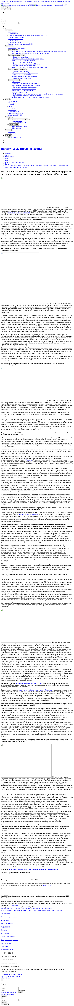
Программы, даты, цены (9, 917)
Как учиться (5, 933)
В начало (8, 153)
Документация (5, 927)
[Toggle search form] (5, 21)
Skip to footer (51, 1)
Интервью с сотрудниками (9, 940)
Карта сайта (5, 920)
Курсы (7, 155)
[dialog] (37, 988)
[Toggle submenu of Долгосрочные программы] (26, 55)
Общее (7, 164)
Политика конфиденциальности (11, 976)
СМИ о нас (4, 946)
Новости (7, 160)
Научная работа (6, 943)
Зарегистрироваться (7, 994)
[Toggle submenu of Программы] (13, 46)
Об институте (5, 913)
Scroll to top (6, 978)
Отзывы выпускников (8, 936)
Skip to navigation (6, 1)
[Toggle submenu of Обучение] (12, 30)
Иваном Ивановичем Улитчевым (19, 213)
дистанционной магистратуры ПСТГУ (28, 683)
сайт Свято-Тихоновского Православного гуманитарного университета (33, 869)
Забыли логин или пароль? (9, 992)
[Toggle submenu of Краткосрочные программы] (26, 69)
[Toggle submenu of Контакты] (12, 130)
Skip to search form (30, 1)
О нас (6, 158)
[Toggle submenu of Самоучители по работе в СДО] (29, 119)
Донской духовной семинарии (28, 514)
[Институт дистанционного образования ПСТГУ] (34, 5)
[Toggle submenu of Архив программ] (20, 80)
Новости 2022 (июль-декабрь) (21, 148)
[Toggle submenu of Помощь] (12, 117)
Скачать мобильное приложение (11, 974)
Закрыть (4, 996)
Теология (29, 460)
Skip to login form (41, 1)
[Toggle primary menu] (1, 19)
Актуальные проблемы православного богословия (35, 690)
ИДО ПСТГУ (9, 157)
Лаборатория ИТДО (7, 949)
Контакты (4, 930)
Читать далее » (47, 885)
